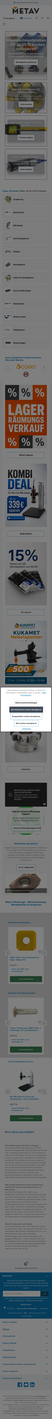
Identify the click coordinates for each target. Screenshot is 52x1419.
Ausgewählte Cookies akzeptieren (26, 716)
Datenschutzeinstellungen (26, 703)
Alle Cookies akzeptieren (26, 723)
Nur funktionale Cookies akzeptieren (26, 710)
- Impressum (26, 729)
